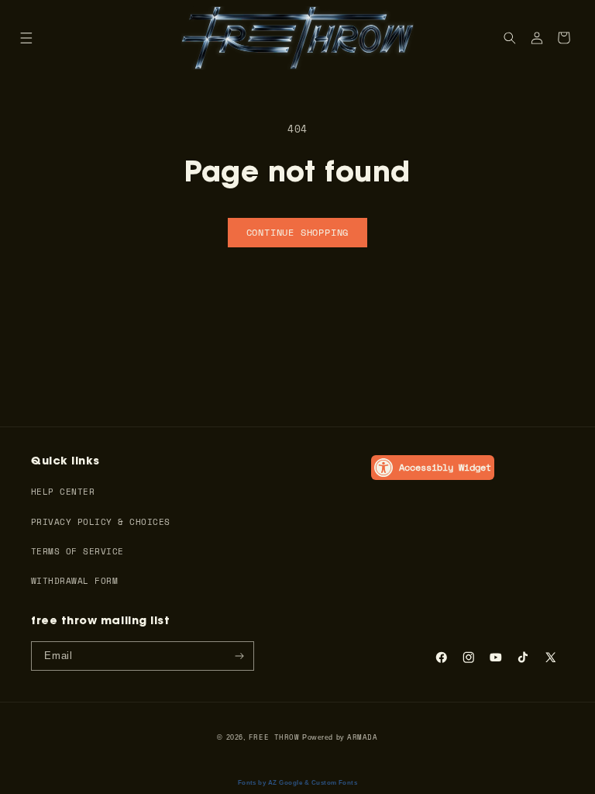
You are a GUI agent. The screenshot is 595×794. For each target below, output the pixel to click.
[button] (26, 37)
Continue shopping (297, 232)
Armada (362, 737)
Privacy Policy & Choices (100, 521)
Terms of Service (77, 551)
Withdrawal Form (74, 580)
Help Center (63, 491)
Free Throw (274, 737)
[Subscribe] (239, 656)
